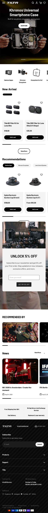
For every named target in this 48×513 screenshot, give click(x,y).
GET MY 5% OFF (24, 284)
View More (24, 151)
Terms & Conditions (8, 505)
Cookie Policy (35, 505)
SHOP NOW (24, 25)
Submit (40, 444)
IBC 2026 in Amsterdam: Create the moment (16, 388)
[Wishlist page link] (44, 3)
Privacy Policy (22, 505)
